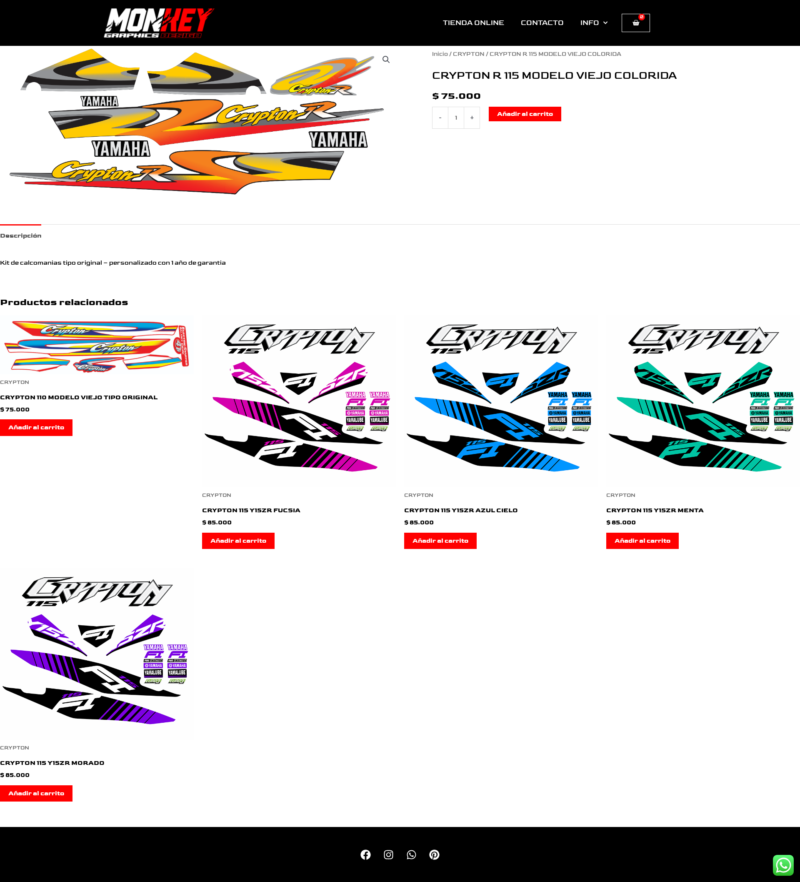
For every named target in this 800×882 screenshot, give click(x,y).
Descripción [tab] (20, 236)
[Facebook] (365, 854)
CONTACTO (542, 23)
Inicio (440, 54)
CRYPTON (469, 54)
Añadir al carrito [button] (36, 427)
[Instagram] (388, 854)
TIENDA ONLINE (473, 23)
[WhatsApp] (411, 854)
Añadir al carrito (525, 114)
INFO (589, 23)
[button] (386, 59)
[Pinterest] (434, 854)
